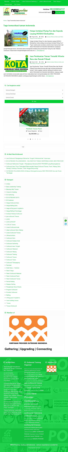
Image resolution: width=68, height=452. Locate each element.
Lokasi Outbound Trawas (13, 233)
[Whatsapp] (66, 220)
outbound (34, 406)
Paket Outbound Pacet (12, 276)
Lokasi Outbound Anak (12, 227)
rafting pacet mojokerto (13, 298)
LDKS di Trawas (11, 224)
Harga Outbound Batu (12, 203)
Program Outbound (40, 63)
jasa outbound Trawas (12, 216)
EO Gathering (10, 195)
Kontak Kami (59, 12)
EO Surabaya (10, 200)
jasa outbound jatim (31, 378)
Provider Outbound (37, 38)
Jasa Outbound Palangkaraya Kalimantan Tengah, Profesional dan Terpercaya (28, 158)
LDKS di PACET (10, 222)
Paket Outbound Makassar (13, 273)
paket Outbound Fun (34, 129)
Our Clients (17, 4)
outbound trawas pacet (31, 427)
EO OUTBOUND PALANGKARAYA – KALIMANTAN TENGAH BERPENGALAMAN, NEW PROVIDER (34, 161)
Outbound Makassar (12, 249)
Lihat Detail (35, 117)
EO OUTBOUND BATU (12, 197)
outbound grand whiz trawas (36, 410)
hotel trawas (37, 376)
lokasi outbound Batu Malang (14, 230)
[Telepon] (66, 224)
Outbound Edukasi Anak (13, 241)
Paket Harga (56, 1)
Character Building (11, 192)
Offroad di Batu (10, 235)
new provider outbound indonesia (31, 404)
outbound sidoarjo (34, 422)
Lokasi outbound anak (45, 1)
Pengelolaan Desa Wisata (13, 287)
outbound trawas (32, 424)
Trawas (8, 303)
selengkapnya (40, 50)
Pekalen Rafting (10, 284)
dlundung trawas (36, 368)
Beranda (7, 1)
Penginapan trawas (34, 434)
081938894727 (57, 9)
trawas (36, 436)
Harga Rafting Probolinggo (14, 211)
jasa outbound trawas (33, 383)
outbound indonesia (33, 413)
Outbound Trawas (11, 257)
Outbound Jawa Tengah (13, 246)
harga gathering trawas (33, 374)
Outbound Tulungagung (13, 262)
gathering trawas (29, 373)
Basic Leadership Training (13, 187)
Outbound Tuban (11, 260)
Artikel (48, 62)
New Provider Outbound (30, 397)
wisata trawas (38, 438)
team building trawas (12, 300)
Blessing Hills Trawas (12, 189)
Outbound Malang (11, 252)
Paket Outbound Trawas (13, 279)
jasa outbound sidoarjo (38, 381)
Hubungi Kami (8, 4)
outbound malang (32, 418)
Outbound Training (11, 254)
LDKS (8, 219)
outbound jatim (30, 415)
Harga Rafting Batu (11, 205)
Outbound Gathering (12, 243)
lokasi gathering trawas (29, 385)
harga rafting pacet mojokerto (14, 208)
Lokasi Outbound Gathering (29, 1)
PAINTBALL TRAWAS (12, 268)
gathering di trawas (35, 370)
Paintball (8, 265)
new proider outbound (35, 390)
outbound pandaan (32, 420)
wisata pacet (29, 439)
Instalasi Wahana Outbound (53, 36)
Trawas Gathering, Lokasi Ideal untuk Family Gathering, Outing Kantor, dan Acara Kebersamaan (13, 412)
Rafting (8, 295)
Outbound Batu (10, 238)
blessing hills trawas (28, 368)
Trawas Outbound (11, 306)
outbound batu (33, 408)
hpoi (42, 376)
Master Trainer (15, 1)
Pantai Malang (10, 281)
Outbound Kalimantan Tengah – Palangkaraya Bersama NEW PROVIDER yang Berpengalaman (33, 164)
